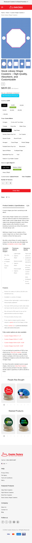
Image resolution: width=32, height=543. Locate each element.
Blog (2, 512)
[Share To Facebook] (6, 197)
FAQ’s (3, 480)
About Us (3, 507)
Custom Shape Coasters (17, 12)
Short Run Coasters (16, 352)
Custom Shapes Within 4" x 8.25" (13, 339)
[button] (28, 38)
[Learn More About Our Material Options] (13, 163)
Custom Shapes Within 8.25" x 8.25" (14, 342)
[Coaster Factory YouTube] (14, 522)
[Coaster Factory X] (6, 522)
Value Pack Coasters (20, 366)
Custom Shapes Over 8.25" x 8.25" (13, 346)
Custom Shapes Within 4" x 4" (12, 336)
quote (11, 322)
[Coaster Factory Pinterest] (17, 522)
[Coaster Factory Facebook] (2, 522)
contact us (11, 325)
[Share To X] (8, 197)
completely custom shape (15, 244)
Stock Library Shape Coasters (9, 497)
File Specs (4, 475)
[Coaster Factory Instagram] (10, 522)
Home (3, 12)
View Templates (26, 176)
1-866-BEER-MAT (11, 460)
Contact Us (4, 509)
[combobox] (4, 463)
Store (7, 12)
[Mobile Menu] (2, 7)
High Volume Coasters (7, 492)
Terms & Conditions (6, 478)
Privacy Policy (5, 473)
